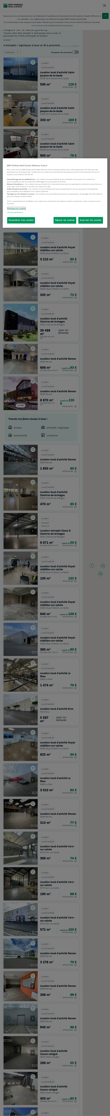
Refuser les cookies (65, 220)
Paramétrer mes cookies (21, 220)
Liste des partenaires (15, 212)
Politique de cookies (16, 208)
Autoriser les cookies (90, 220)
